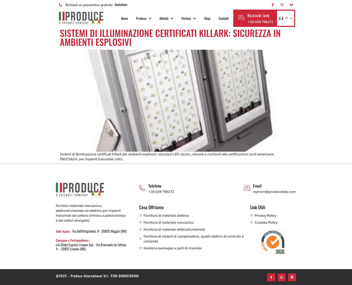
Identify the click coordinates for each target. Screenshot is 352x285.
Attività (164, 18)
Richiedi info (259, 15)
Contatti (224, 18)
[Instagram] (282, 4)
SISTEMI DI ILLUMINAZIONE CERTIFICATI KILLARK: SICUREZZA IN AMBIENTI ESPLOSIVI (170, 37)
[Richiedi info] (241, 18)
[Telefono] (142, 188)
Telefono (154, 186)
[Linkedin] (292, 277)
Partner (186, 18)
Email (257, 186)
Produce (141, 18)
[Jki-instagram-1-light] (282, 277)
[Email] (247, 188)
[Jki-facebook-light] (271, 277)
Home (124, 18)
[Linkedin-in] (291, 4)
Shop (207, 18)
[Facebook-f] (272, 4)
